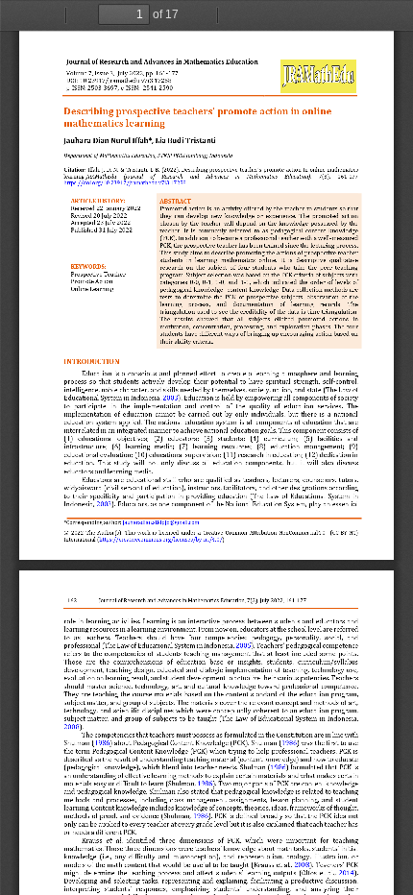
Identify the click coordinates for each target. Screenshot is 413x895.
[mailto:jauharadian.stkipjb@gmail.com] (161, 522)
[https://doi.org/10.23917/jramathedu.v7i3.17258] (124, 183)
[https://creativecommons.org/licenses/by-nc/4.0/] (161, 539)
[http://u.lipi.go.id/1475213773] (157, 89)
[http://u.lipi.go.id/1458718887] (102, 89)
